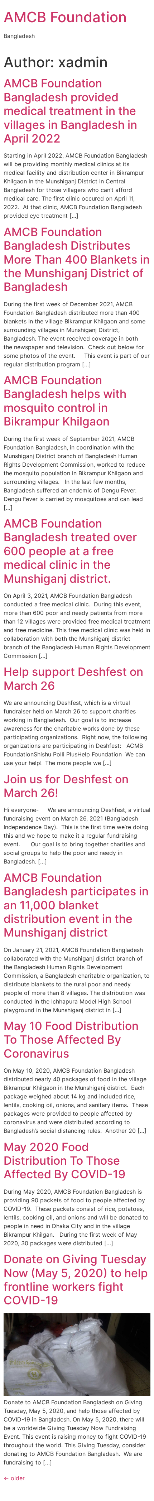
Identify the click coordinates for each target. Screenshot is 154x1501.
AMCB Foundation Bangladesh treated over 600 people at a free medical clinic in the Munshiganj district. (70, 551)
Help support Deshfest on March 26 (73, 678)
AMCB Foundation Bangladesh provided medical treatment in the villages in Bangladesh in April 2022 (70, 110)
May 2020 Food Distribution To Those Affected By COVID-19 (64, 1161)
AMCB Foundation (65, 17)
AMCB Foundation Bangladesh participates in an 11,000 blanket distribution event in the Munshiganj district (76, 905)
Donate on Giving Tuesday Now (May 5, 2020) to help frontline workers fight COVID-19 (76, 1279)
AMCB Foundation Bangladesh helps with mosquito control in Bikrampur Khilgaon (65, 400)
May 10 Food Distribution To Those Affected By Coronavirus (71, 1039)
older (14, 1478)
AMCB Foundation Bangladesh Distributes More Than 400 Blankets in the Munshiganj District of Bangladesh (77, 259)
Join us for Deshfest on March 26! (66, 786)
